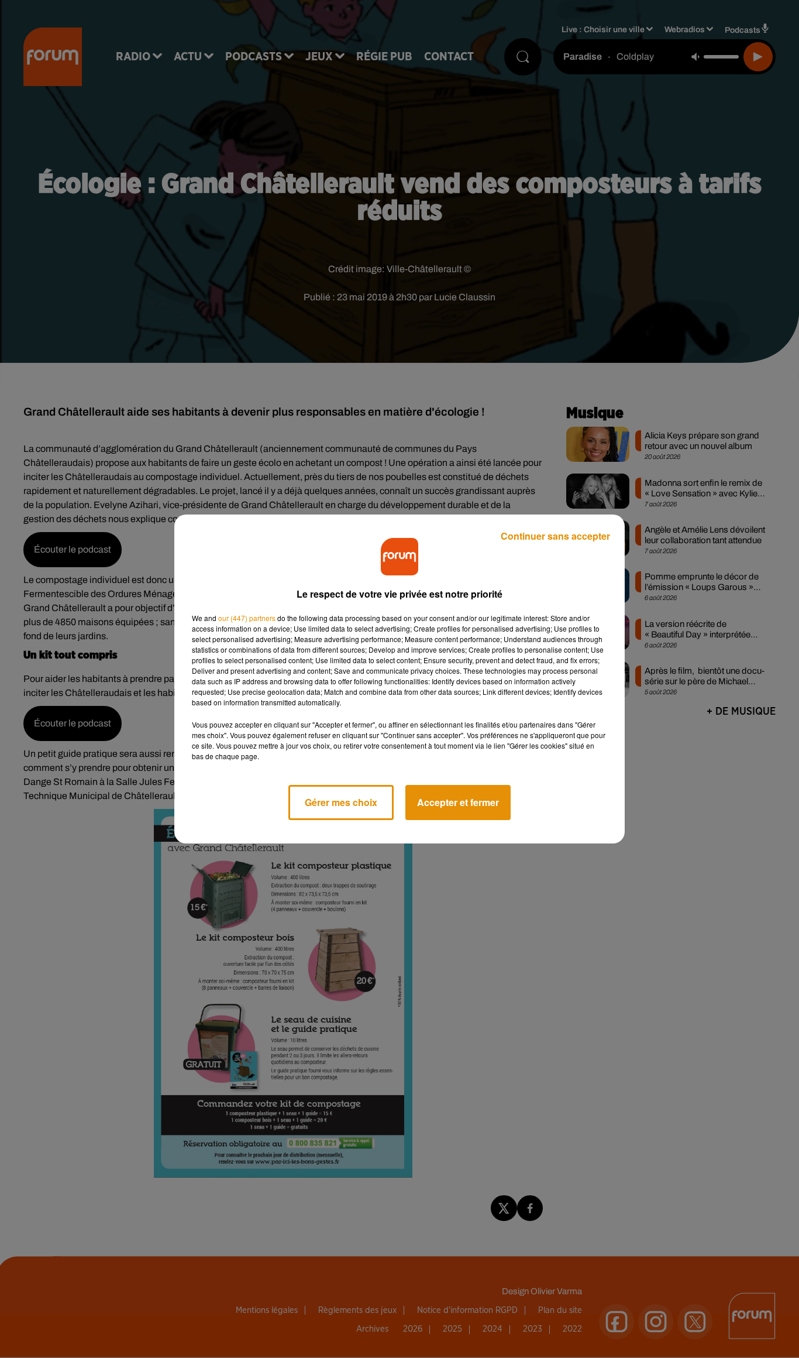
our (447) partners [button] (246, 618)
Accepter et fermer (458, 802)
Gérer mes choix (341, 802)
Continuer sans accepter (555, 536)
